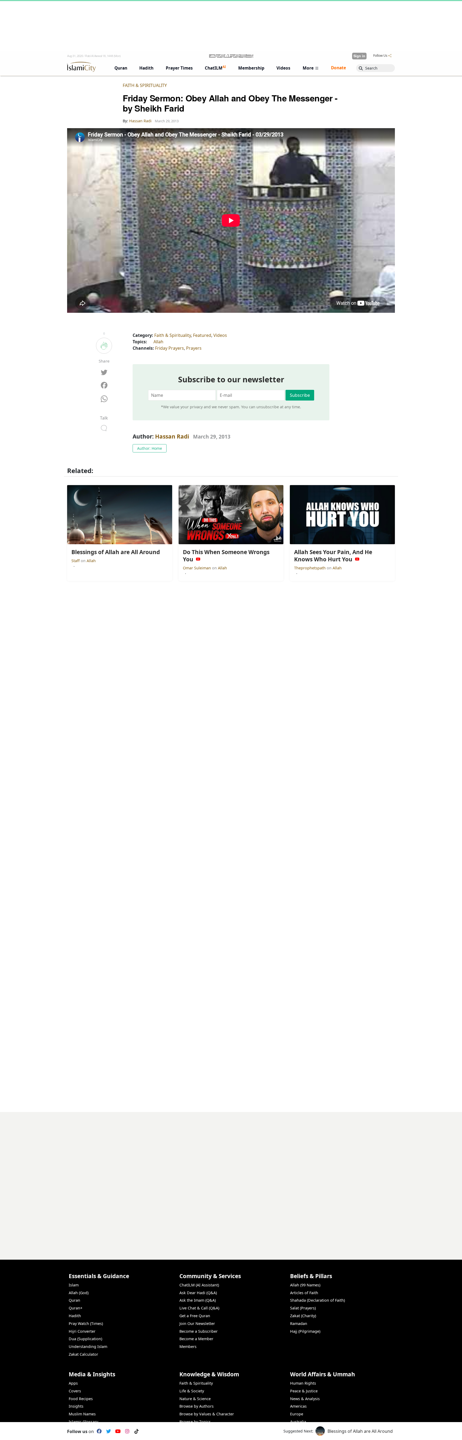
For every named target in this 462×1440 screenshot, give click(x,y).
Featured (202, 335)
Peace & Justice (304, 1390)
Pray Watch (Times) (86, 1323)
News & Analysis (305, 1398)
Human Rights (303, 1383)
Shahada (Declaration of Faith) (317, 1300)
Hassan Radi (172, 436)
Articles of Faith (304, 1292)
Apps (73, 1383)
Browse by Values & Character (206, 1413)
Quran (74, 1300)
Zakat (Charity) (303, 1315)
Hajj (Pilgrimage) (305, 1331)
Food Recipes (81, 1398)
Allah (158, 342)
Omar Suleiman (197, 567)
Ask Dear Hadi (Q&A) (198, 1292)
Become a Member (196, 1338)
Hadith (75, 1315)
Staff (76, 560)
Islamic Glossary (83, 1421)
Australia (298, 1421)
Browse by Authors (196, 1406)
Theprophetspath (310, 567)
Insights (76, 1406)
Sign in (359, 56)
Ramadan (298, 1323)
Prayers (194, 348)
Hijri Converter (82, 1331)
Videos (220, 335)
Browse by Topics (195, 1421)
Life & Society (191, 1390)
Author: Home (149, 448)
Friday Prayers (169, 348)
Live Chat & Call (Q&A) (199, 1308)
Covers (75, 1390)
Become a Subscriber (198, 1331)
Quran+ (75, 1308)
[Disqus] (231, 1179)
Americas (298, 1406)
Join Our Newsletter (197, 1323)
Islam (74, 1284)
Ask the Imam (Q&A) (197, 1300)
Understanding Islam (88, 1346)
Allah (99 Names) (305, 1284)
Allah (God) (78, 1292)
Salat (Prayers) (303, 1308)
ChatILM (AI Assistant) (199, 1284)
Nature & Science (195, 1398)
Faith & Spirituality (145, 85)
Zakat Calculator (83, 1354)
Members (188, 1346)
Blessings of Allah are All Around (360, 1431)
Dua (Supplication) (85, 1338)
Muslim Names (82, 1413)
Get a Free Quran (194, 1315)
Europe (296, 1413)
